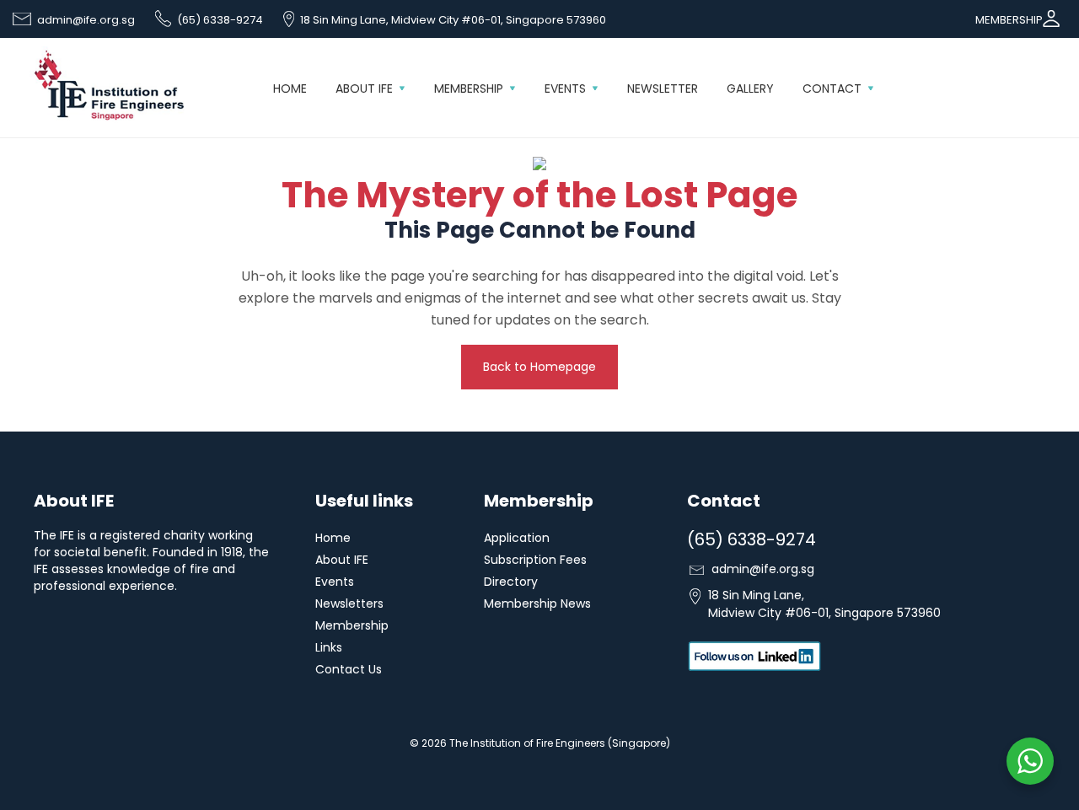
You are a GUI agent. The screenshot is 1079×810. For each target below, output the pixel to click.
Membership (468, 88)
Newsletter (662, 88)
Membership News (537, 603)
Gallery (750, 88)
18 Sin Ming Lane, (823, 604)
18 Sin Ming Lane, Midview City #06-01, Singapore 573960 (453, 20)
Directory (511, 581)
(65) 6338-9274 (220, 20)
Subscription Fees (535, 559)
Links (328, 647)
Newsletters (349, 603)
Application (517, 537)
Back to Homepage (539, 366)
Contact (832, 88)
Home (290, 88)
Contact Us (348, 669)
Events (565, 88)
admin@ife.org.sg (86, 20)
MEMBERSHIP (1009, 20)
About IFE (364, 88)
